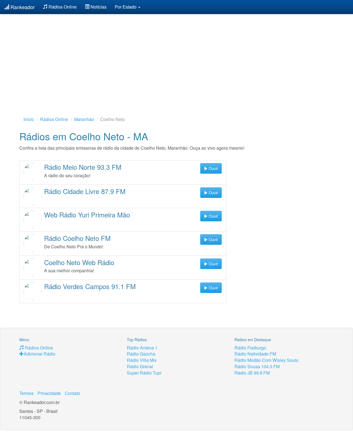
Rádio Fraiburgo (250, 348)
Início (28, 119)
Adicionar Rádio (39, 354)
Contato (72, 393)
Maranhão (84, 119)
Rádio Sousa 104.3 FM (257, 366)
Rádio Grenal (140, 366)
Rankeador (22, 6)
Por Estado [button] (126, 7)
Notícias (97, 7)
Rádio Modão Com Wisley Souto (266, 360)
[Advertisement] (176, 56)
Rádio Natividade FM (255, 354)
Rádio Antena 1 (142, 348)
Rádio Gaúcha (141, 354)
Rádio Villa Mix (142, 360)
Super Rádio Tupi (144, 373)
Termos (26, 393)
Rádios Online (62, 7)
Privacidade (49, 393)
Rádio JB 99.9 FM (252, 373)
